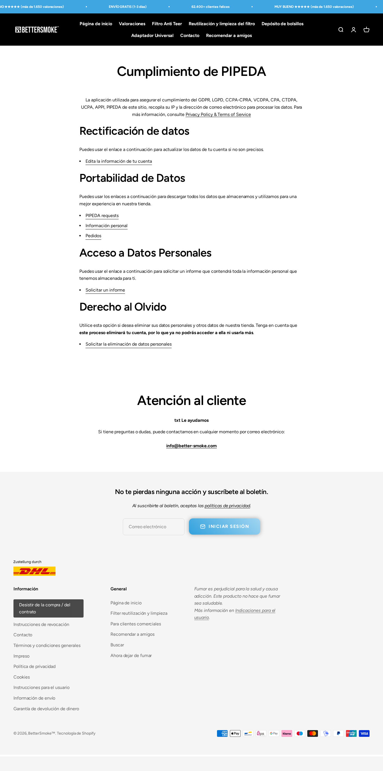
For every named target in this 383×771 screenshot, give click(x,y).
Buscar (117, 644)
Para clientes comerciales (135, 623)
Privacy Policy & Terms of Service (218, 114)
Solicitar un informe (105, 290)
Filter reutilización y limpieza (138, 613)
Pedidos (93, 235)
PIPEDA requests (102, 215)
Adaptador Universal (152, 35)
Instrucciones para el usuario (41, 687)
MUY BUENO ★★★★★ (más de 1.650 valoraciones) (314, 7)
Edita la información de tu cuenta (119, 161)
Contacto (189, 35)
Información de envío (34, 698)
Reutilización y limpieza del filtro (222, 23)
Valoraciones (132, 23)
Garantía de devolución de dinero (46, 708)
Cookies (21, 677)
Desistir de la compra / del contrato (44, 608)
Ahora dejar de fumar (131, 655)
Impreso (21, 656)
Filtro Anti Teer (167, 23)
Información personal (107, 225)
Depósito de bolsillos (282, 23)
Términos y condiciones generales (46, 645)
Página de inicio (96, 23)
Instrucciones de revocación (41, 624)
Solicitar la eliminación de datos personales (129, 344)
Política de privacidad (34, 666)
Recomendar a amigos (229, 35)
